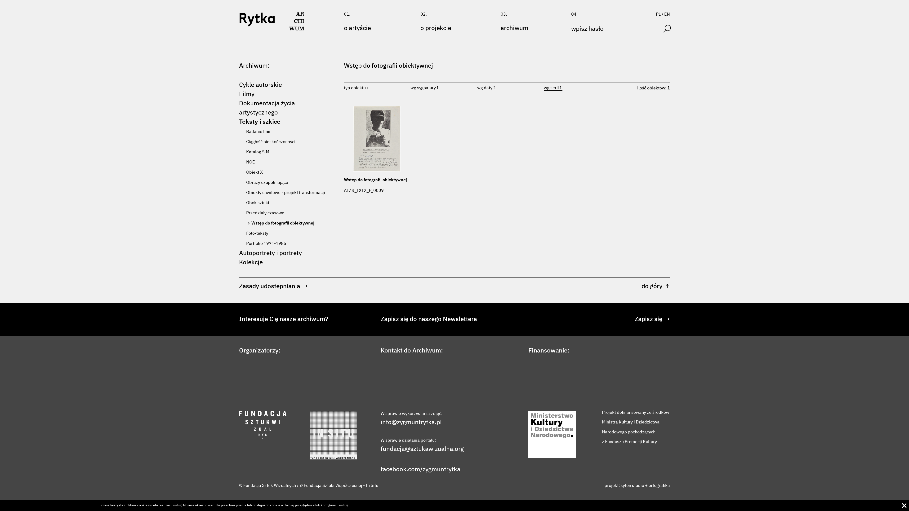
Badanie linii (258, 132)
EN (667, 14)
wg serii (553, 88)
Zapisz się (652, 319)
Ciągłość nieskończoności (270, 142)
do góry (656, 286)
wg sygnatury (424, 88)
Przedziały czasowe (265, 213)
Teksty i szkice (260, 122)
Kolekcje (251, 263)
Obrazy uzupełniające (267, 183)
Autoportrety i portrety (270, 253)
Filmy (246, 94)
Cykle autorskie (260, 85)
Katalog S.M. (258, 152)
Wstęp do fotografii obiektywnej (282, 223)
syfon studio (632, 486)
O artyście (357, 28)
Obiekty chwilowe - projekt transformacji (285, 193)
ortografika (659, 486)
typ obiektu (355, 88)
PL (658, 14)
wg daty (486, 88)
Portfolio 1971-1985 (266, 244)
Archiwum (514, 28)
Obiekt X (254, 172)
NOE (250, 162)
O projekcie (435, 28)
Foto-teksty (257, 233)
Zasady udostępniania (273, 286)
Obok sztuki (257, 203)
